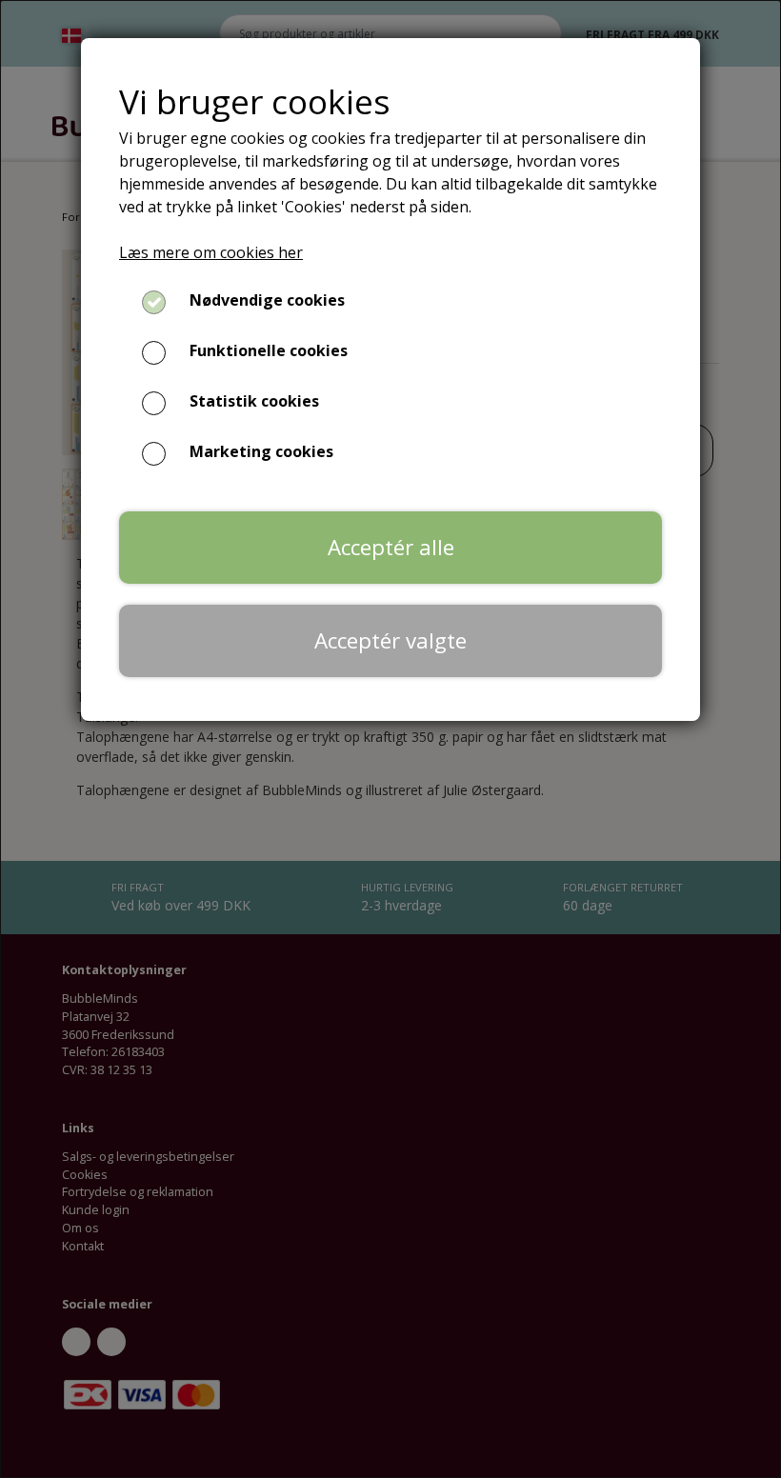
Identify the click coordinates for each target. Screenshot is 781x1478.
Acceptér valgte (390, 640)
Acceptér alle (391, 547)
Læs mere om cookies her (211, 252)
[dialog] (390, 739)
